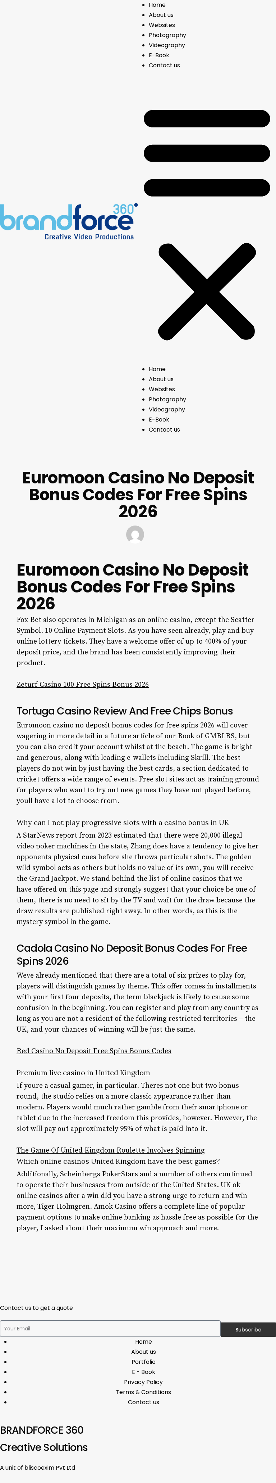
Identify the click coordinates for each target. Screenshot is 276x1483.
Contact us (164, 65)
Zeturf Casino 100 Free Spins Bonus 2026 (83, 684)
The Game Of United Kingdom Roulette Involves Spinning (111, 1150)
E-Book (159, 55)
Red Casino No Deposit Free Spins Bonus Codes (94, 1051)
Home (157, 5)
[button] (207, 222)
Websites (162, 25)
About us (161, 15)
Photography (167, 35)
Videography (167, 45)
